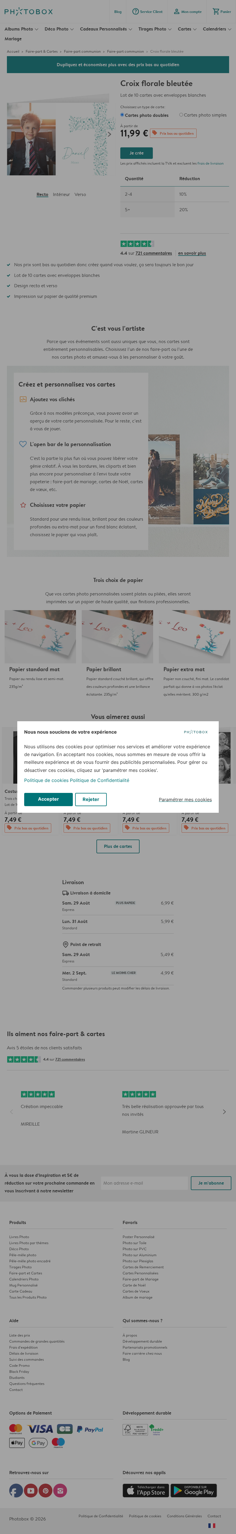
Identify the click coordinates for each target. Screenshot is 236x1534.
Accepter (48, 799)
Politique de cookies (46, 780)
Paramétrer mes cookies (185, 799)
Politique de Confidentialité (99, 780)
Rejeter (91, 799)
